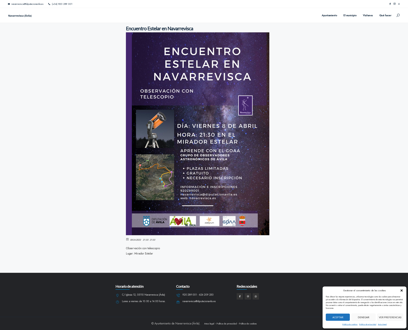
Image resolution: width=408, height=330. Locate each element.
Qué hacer (385, 15)
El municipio (350, 15)
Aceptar (337, 317)
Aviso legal (382, 324)
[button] (401, 290)
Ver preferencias (390, 317)
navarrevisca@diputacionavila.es (199, 301)
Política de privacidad (367, 324)
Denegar (363, 317)
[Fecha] (127, 239)
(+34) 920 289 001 (62, 4)
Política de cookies (349, 324)
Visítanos (368, 15)
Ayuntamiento (329, 15)
